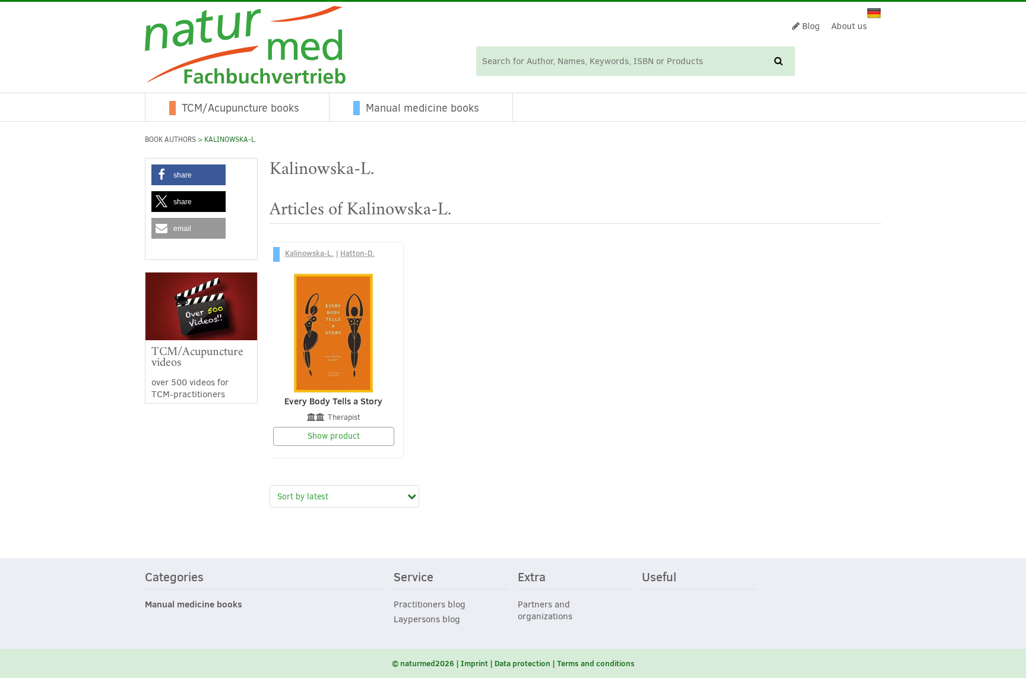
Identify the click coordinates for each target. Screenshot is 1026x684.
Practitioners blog (430, 604)
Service (413, 577)
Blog (810, 26)
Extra (532, 577)
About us (849, 26)
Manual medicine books (422, 108)
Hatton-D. (357, 253)
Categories (174, 577)
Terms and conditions (596, 663)
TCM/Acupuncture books (240, 108)
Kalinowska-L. (309, 253)
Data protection (522, 663)
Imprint (474, 663)
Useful (659, 577)
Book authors (170, 139)
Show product (334, 436)
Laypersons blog (427, 619)
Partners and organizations (545, 610)
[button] (188, 174)
